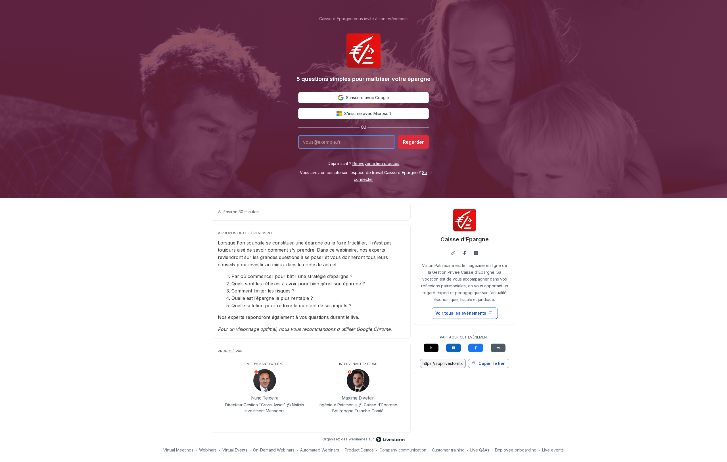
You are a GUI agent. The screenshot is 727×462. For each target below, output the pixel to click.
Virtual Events (235, 450)
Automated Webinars (319, 450)
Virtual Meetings (178, 450)
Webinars (208, 450)
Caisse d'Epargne (464, 239)
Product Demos (359, 450)
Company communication (402, 450)
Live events (553, 450)
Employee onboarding (516, 450)
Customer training (448, 450)
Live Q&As (479, 450)
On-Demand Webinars (273, 450)
